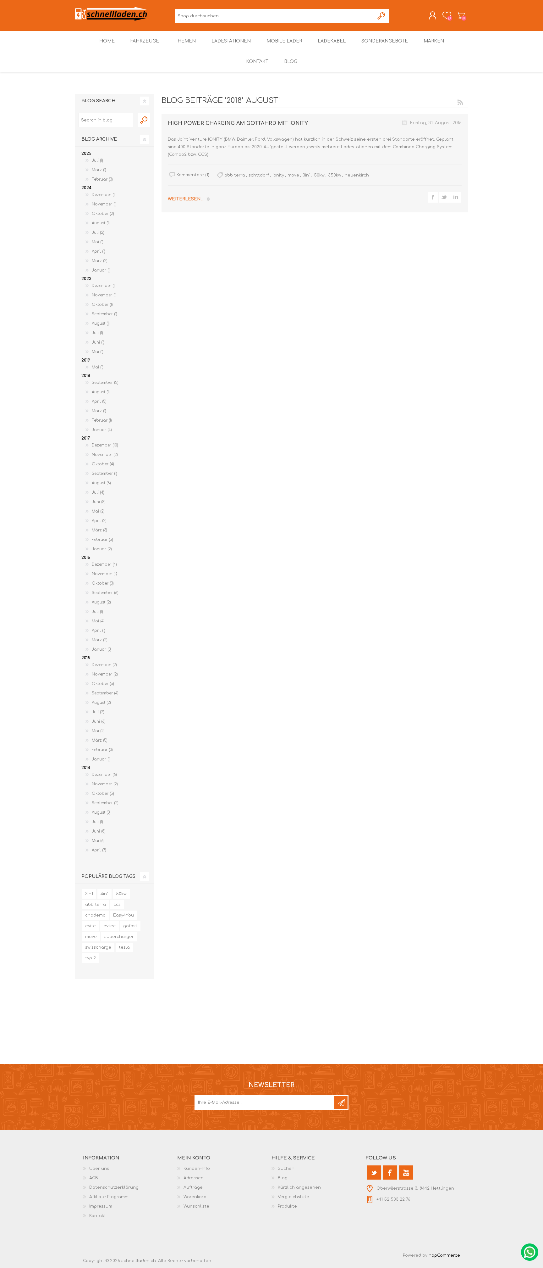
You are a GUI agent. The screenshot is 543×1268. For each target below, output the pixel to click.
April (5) (99, 401)
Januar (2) (102, 549)
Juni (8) (99, 502)
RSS (460, 102)
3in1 (306, 175)
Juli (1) (97, 160)
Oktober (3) (103, 583)
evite (90, 926)
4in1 (104, 894)
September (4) (105, 693)
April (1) (98, 251)
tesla (124, 947)
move (293, 175)
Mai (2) (98, 511)
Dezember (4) (104, 564)
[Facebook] (390, 1172)
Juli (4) (98, 492)
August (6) (101, 483)
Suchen (382, 16)
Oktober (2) (103, 213)
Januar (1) (101, 270)
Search (144, 120)
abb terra (234, 175)
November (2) (105, 454)
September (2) (105, 803)
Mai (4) (98, 621)
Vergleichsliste (293, 1197)
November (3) (105, 574)
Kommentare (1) (193, 175)
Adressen (194, 1178)
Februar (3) (102, 179)
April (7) (99, 850)
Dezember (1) (104, 195)
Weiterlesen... (186, 199)
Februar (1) (102, 420)
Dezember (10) (105, 445)
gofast (130, 926)
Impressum (100, 1206)
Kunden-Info (197, 1168)
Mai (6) (98, 841)
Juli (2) (98, 232)
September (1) (104, 314)
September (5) (105, 382)
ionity (278, 175)
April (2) (99, 521)
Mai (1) (97, 242)
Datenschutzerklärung (114, 1187)
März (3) (99, 530)
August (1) (101, 223)
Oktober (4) (103, 464)
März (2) (99, 261)
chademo (95, 915)
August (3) (101, 812)
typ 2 (90, 958)
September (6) (105, 593)
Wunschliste (196, 1206)
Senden (341, 1102)
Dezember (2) (104, 665)
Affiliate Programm (109, 1197)
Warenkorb (461, 15)
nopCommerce (444, 1255)
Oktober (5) (103, 684)
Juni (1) (98, 342)
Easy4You (123, 915)
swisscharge (98, 947)
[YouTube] (406, 1172)
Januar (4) (102, 430)
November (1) (104, 204)
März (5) (99, 740)
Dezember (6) (104, 774)
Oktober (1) (102, 304)
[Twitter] (374, 1172)
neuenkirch (357, 175)
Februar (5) (102, 539)
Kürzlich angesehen (299, 1187)
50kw (319, 175)
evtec (109, 926)
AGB (93, 1178)
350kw (334, 175)
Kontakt (97, 1216)
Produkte (287, 1206)
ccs (117, 904)
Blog (283, 1178)
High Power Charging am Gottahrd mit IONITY (238, 123)
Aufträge (193, 1187)
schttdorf (259, 175)
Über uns (99, 1168)
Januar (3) (102, 649)
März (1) (99, 170)
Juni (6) (99, 721)
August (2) (101, 602)
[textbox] (105, 120)
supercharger (119, 936)
